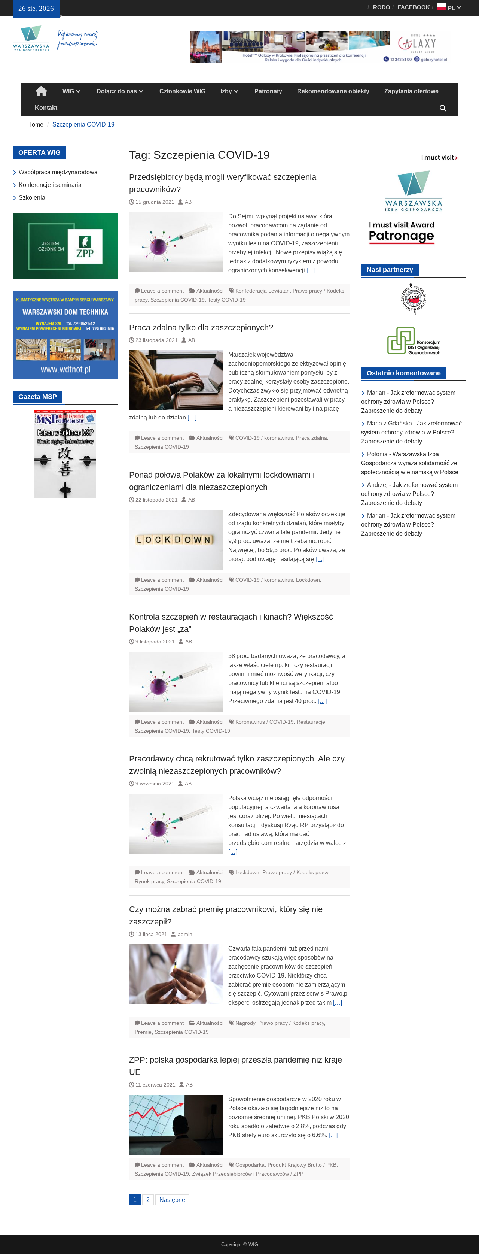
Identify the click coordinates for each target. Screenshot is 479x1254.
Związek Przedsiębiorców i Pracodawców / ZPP (247, 1174)
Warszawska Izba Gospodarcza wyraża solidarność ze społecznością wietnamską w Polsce (409, 463)
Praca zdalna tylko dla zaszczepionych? (201, 327)
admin (185, 934)
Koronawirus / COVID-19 (264, 722)
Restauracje (311, 722)
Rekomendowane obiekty (333, 91)
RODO (381, 7)
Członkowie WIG (182, 91)
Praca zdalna (311, 438)
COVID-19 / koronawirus (264, 438)
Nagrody (245, 1023)
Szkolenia (32, 197)
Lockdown (308, 580)
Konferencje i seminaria (50, 185)
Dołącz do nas (117, 91)
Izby (226, 91)
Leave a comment (162, 291)
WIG (68, 91)
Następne (172, 1200)
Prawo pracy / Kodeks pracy (295, 872)
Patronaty (268, 91)
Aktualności (209, 291)
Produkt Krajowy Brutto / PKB (302, 1165)
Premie (143, 1032)
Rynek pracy (149, 881)
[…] (310, 270)
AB (188, 202)
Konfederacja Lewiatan (262, 291)
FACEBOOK (414, 7)
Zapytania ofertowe (411, 91)
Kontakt (46, 107)
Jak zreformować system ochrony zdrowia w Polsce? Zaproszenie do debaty (408, 402)
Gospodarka (250, 1165)
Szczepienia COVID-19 (177, 300)
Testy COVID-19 (227, 300)
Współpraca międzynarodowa (58, 172)
